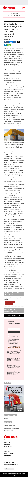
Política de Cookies (9, 462)
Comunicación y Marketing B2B (11, 428)
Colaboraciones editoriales (11, 464)
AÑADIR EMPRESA (9, 469)
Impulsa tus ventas (8, 427)
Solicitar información (10, 301)
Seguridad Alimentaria (14, 14)
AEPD (16, 373)
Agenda (6, 418)
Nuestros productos (9, 453)
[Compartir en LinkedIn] (5, 45)
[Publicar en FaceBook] (14, 42)
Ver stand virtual (9, 304)
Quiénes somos (7, 455)
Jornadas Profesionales (9, 425)
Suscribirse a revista (9, 446)
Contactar (6, 449)
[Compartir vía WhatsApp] (9, 45)
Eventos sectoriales (8, 430)
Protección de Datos (9, 460)
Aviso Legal (6, 458)
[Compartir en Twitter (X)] (18, 42)
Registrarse (7, 442)
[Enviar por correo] (11, 42)
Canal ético (7, 451)
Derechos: (15, 364)
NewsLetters (7, 444)
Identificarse (7, 440)
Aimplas (6, 72)
